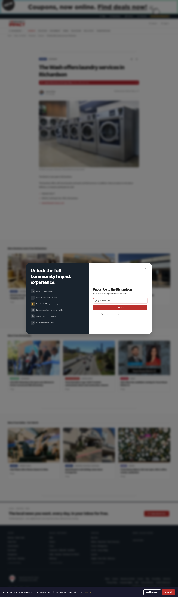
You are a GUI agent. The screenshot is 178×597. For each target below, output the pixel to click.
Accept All (168, 592)
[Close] (145, 268)
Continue (120, 308)
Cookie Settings (152, 592)
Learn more (87, 592)
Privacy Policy (135, 314)
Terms (126, 314)
